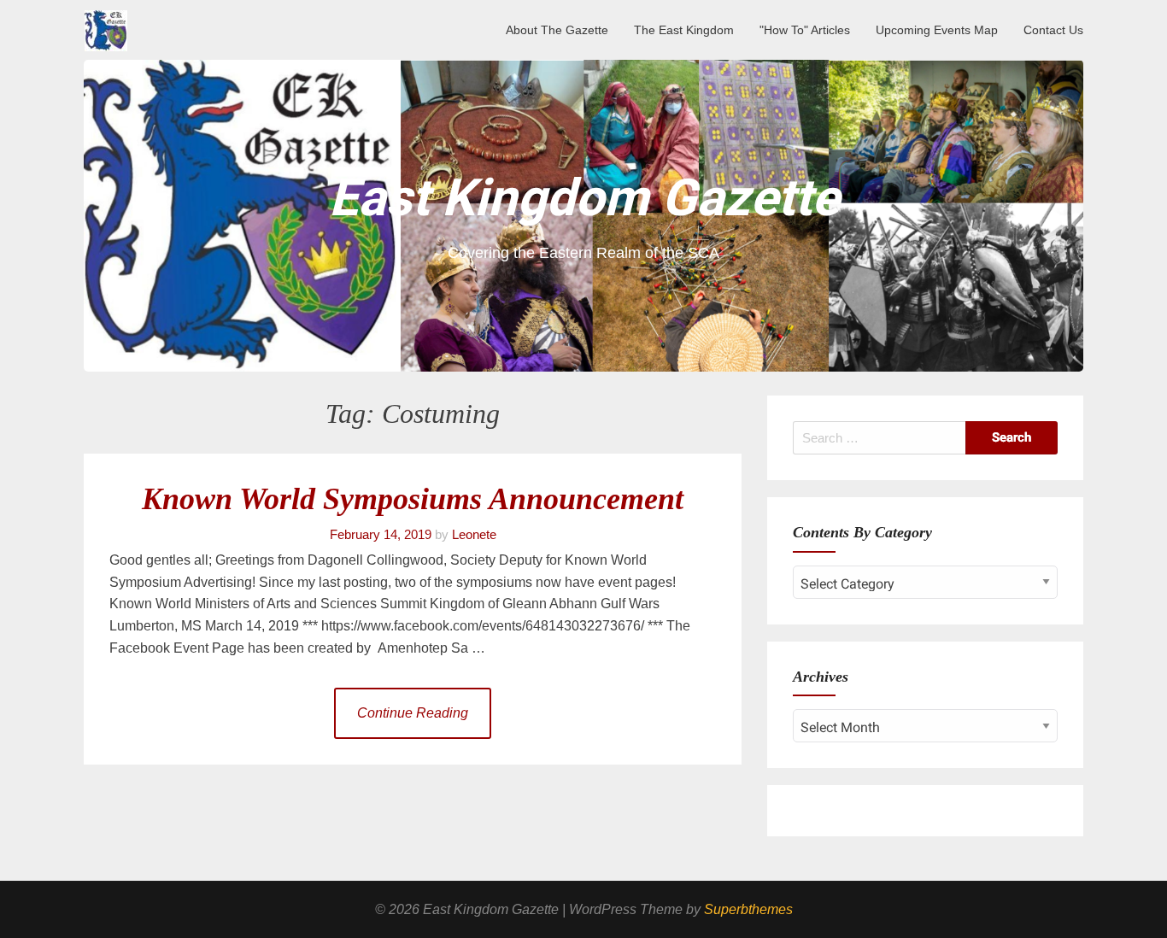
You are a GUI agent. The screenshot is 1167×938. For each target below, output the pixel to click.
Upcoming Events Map (937, 30)
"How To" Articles (804, 30)
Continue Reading (412, 713)
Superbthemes (748, 909)
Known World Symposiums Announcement (412, 499)
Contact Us (1053, 30)
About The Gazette (557, 30)
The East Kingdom (684, 30)
